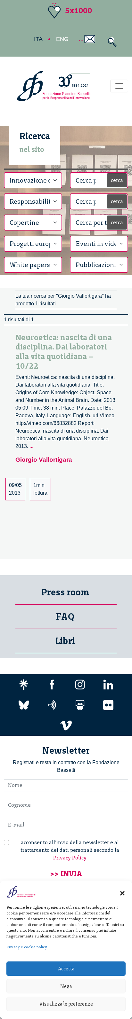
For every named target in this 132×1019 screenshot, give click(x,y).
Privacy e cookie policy (26, 947)
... (31, 446)
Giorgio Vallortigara (43, 459)
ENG (62, 39)
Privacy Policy (70, 858)
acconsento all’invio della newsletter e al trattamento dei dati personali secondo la (70, 850)
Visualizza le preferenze (66, 1004)
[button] (122, 892)
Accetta (66, 969)
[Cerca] (111, 42)
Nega (66, 986)
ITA (38, 39)
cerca (117, 180)
